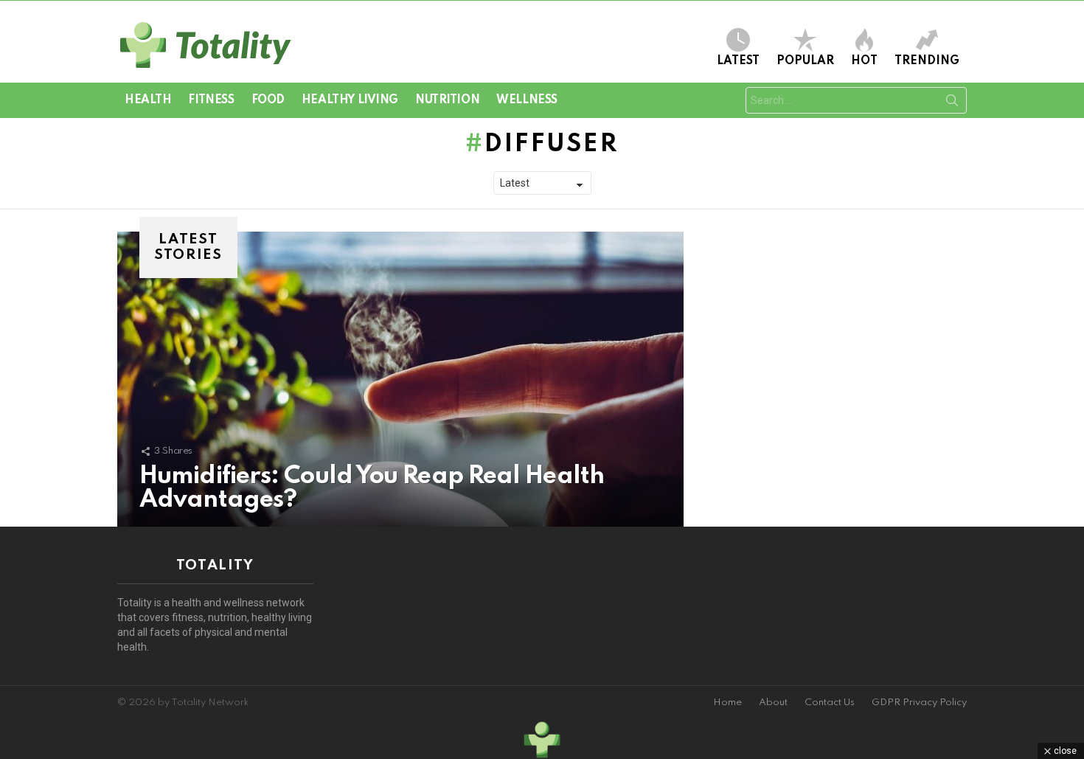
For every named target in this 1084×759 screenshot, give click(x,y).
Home (727, 702)
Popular (805, 61)
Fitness (211, 100)
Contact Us (830, 702)
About (773, 702)
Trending (926, 61)
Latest (738, 61)
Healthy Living (350, 100)
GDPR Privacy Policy (919, 702)
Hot (864, 61)
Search (952, 103)
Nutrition (447, 100)
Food (268, 100)
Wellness (526, 100)
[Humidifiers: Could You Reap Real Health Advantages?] (400, 379)
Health (148, 100)
